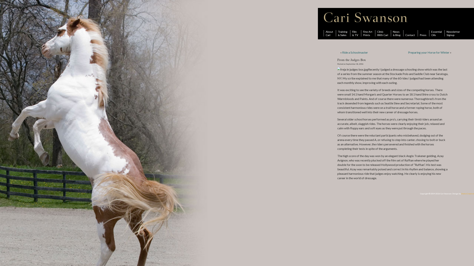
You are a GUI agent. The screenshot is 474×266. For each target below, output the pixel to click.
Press (423, 34)
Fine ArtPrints (367, 33)
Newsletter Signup (453, 33)
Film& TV (355, 33)
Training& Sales (342, 33)
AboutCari (329, 33)
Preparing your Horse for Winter (428, 52)
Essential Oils (436, 33)
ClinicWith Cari (382, 33)
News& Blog (396, 33)
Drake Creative (467, 193)
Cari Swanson (366, 17)
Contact (410, 34)
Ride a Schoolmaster (355, 52)
